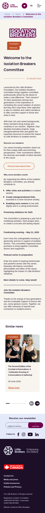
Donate (24, 6)
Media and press (11, 480)
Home (7, 14)
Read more (14, 387)
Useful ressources (12, 483)
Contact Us (9, 476)
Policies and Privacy (12, 487)
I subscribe (35, 425)
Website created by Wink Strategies (17, 507)
